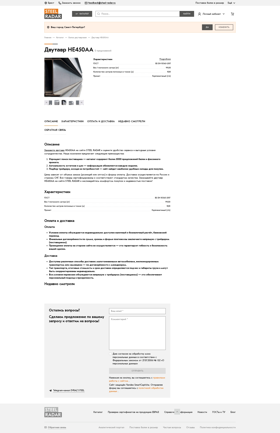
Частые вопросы (172, 427)
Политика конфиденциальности (218, 427)
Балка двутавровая (78, 37)
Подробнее (165, 59)
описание (51, 121)
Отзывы (190, 427)
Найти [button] (186, 14)
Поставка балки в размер (144, 427)
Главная (47, 37)
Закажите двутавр (54, 150)
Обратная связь (55, 130)
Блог (233, 412)
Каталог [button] (84, 14)
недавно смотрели (131, 121)
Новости (202, 412)
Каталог (60, 37)
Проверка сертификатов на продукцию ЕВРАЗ (133, 412)
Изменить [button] (224, 27)
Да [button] (207, 27)
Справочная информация (178, 412)
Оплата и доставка (101, 121)
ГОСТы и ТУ (218, 412)
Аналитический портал (111, 427)
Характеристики (102, 59)
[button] (50, 3)
